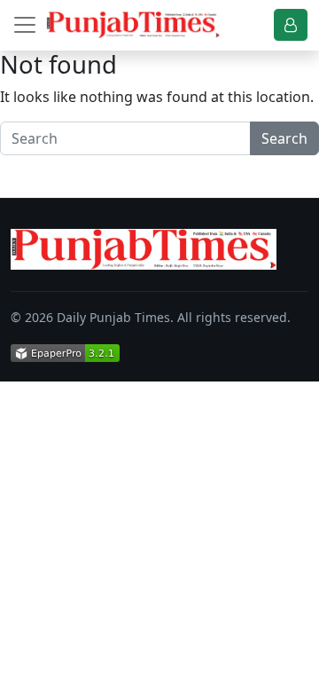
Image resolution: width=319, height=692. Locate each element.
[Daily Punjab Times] (133, 25)
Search (284, 138)
